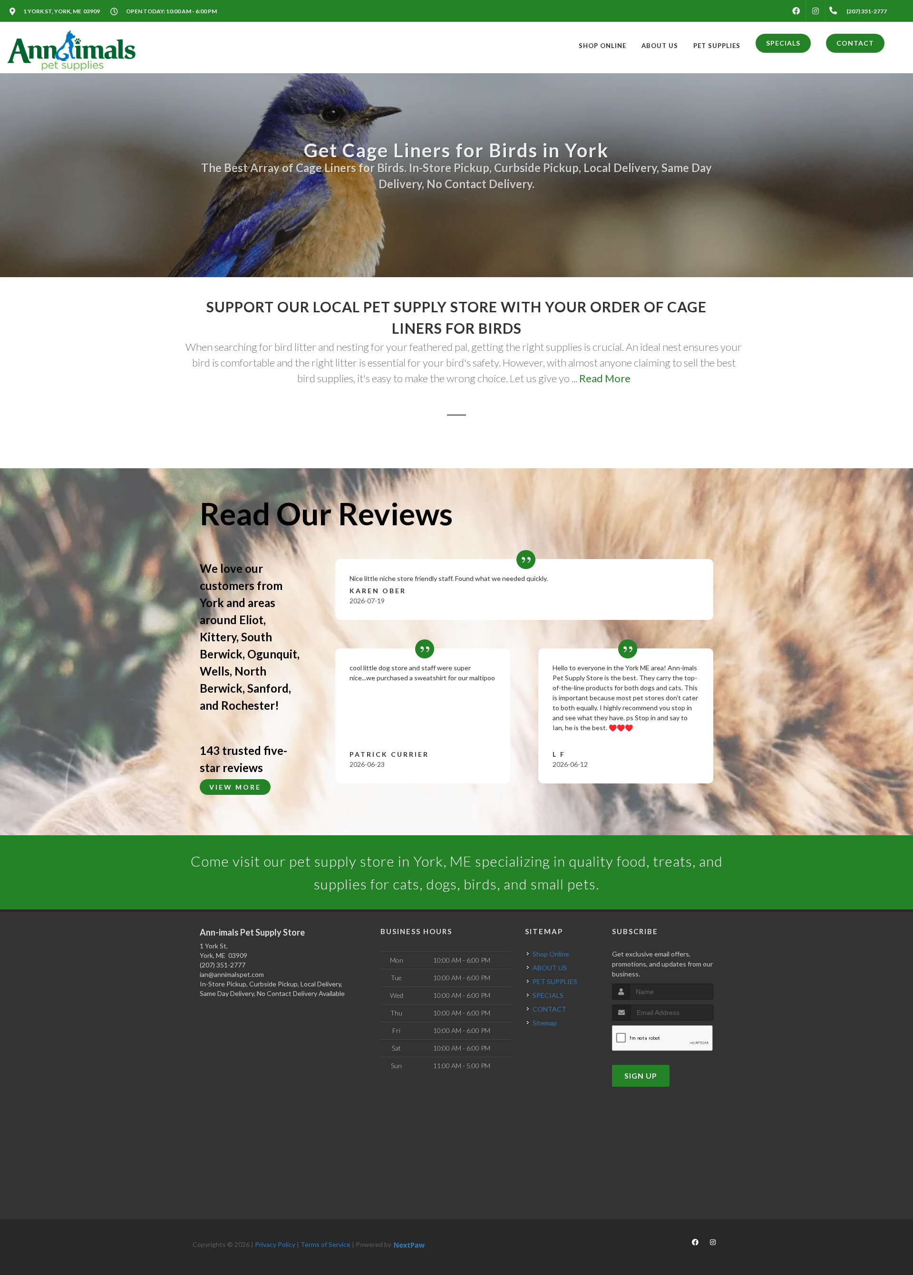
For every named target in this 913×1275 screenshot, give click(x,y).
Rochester (248, 705)
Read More (605, 378)
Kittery (218, 637)
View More (235, 787)
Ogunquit (272, 654)
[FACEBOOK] (796, 11)
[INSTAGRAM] (815, 11)
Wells (215, 671)
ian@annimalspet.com (232, 974)
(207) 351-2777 (222, 965)
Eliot (251, 620)
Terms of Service (325, 1244)
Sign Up (640, 1075)
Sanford (268, 688)
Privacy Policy (275, 1244)
